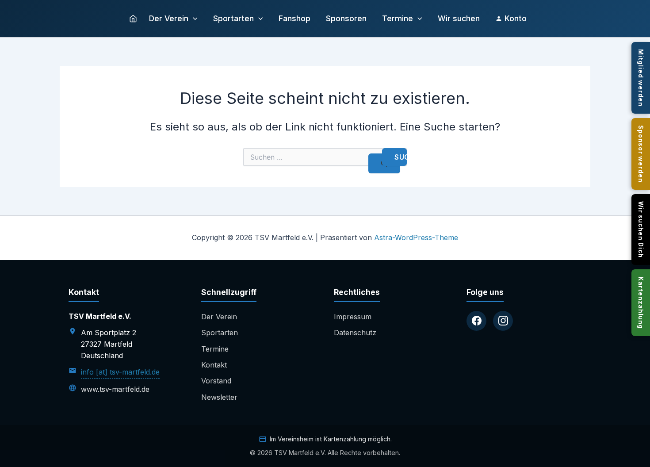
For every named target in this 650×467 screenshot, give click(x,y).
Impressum (352, 316)
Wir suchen (459, 18)
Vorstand (216, 380)
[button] (193, 18)
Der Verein (168, 18)
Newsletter (219, 397)
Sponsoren (346, 18)
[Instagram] (503, 321)
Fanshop (294, 18)
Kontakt (214, 364)
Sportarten (233, 18)
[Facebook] (476, 321)
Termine (397, 18)
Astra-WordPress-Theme (416, 237)
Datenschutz (355, 332)
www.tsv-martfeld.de (115, 389)
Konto (516, 18)
